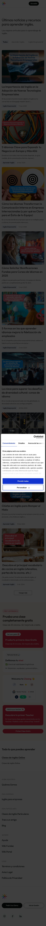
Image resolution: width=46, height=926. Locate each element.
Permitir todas (23, 481)
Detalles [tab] (21, 443)
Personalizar (22, 488)
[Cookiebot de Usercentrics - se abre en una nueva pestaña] (33, 437)
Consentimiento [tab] (9, 443)
